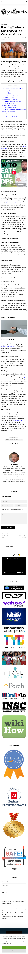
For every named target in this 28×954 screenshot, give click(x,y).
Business (4, 24)
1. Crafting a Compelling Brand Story (12, 101)
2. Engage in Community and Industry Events (15, 109)
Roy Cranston (14, 464)
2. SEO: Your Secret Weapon (10, 97)
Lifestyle (4, 889)
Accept (14, 947)
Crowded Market (14, 437)
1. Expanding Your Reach (10, 107)
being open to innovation (8, 347)
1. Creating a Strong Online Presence (12, 96)
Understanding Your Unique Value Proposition (13, 88)
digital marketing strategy (13, 202)
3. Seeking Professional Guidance (12, 117)
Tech (3, 892)
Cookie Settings (14, 951)
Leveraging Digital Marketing (9, 94)
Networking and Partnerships (9, 105)
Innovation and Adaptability (9, 111)
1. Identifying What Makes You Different (13, 90)
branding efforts (18, 264)
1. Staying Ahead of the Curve (11, 113)
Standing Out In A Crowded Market (14, 439)
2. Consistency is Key (9, 103)
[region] (14, 944)
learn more (9, 230)
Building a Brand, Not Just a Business (11, 99)
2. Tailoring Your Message (10, 92)
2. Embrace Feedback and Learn (11, 115)
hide (18, 85)
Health (3, 885)
